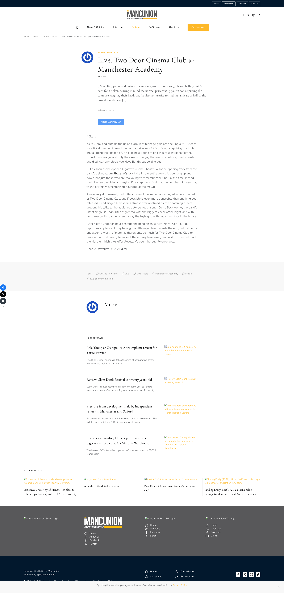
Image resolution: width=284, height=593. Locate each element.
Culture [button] (135, 27)
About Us (173, 27)
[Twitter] (3, 294)
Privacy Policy (180, 585)
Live (127, 273)
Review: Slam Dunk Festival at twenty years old (119, 379)
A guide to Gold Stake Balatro (101, 486)
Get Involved (198, 27)
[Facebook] (3, 287)
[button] (25, 15)
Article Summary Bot (111, 122)
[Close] (278, 587)
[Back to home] (142, 15)
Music (104, 76)
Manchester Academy (166, 273)
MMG (216, 3)
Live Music (142, 273)
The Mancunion (51, 571)
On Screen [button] (154, 27)
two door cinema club (101, 278)
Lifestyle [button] (118, 27)
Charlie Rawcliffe (108, 273)
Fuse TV (254, 3)
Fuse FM (242, 3)
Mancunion (228, 3)
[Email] (3, 301)
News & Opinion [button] (95, 27)
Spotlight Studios (46, 574)
